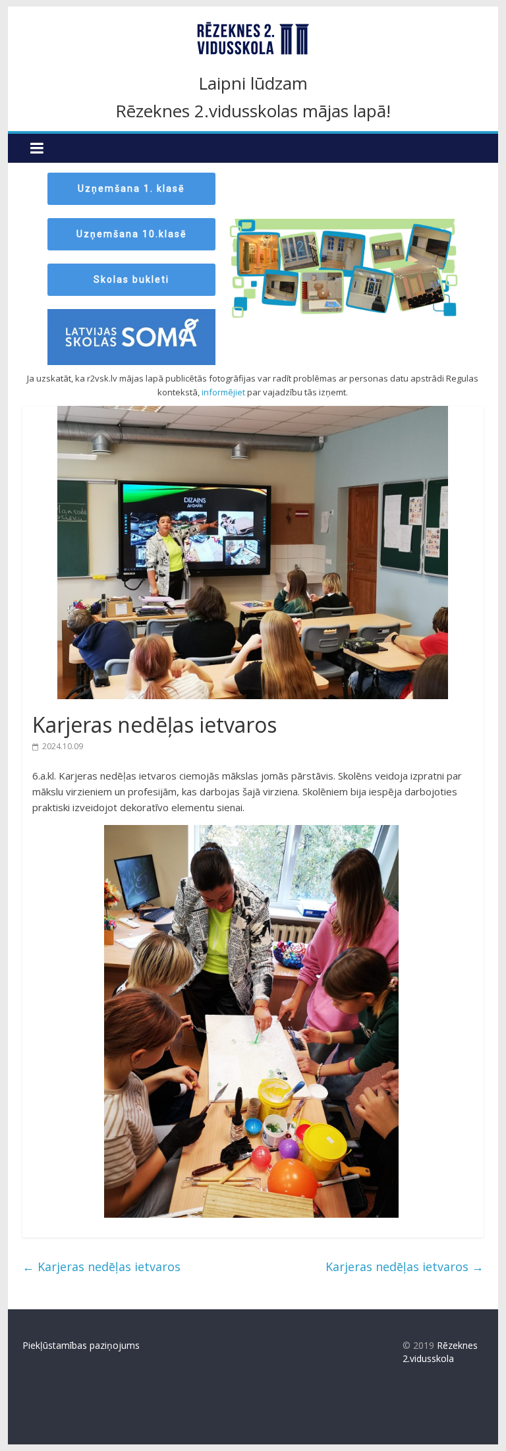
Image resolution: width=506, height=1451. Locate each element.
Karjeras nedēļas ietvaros (101, 1266)
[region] (253, 264)
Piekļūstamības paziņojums (81, 1345)
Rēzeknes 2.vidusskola (440, 1352)
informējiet (223, 392)
